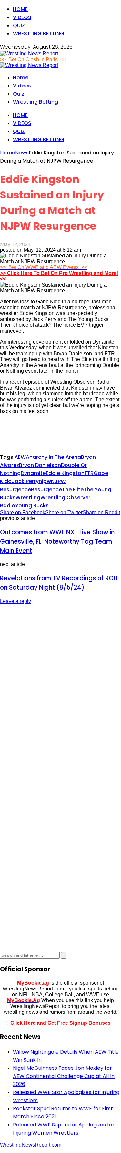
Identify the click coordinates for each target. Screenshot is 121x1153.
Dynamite (33, 473)
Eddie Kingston (65, 473)
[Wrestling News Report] (29, 53)
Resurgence (46, 489)
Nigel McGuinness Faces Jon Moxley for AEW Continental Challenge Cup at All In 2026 (64, 1076)
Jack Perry (25, 481)
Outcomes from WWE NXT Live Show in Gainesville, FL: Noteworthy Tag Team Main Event (57, 541)
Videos (22, 17)
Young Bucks (32, 505)
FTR (89, 473)
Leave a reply (15, 601)
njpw (45, 481)
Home (20, 9)
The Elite (73, 489)
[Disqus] (60, 691)
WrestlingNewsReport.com (30, 1144)
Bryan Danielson (40, 465)
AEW (20, 457)
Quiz (19, 25)
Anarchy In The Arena (53, 457)
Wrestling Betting (38, 33)
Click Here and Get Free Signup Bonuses (60, 1023)
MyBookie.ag (33, 983)
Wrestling (27, 497)
